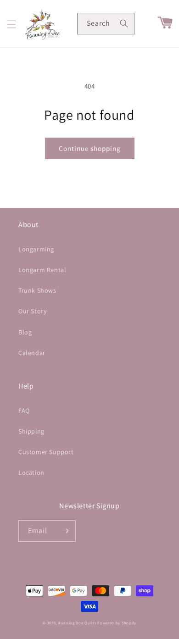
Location (31, 472)
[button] (11, 24)
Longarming (36, 249)
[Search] (124, 23)
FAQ (24, 410)
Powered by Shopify (116, 622)
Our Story (32, 311)
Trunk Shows (37, 290)
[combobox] (106, 23)
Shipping (31, 431)
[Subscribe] (65, 531)
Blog (25, 332)
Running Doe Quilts (77, 622)
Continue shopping (90, 148)
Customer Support (46, 452)
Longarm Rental (42, 270)
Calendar (31, 353)
